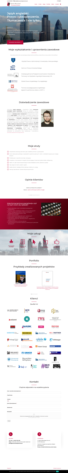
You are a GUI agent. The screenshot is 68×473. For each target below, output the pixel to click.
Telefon (8, 399)
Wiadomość (9, 407)
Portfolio (48, 4)
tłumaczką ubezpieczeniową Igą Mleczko (15, 132)
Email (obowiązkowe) (12, 403)
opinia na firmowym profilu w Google (36, 189)
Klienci (52, 4)
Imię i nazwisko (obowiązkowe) (14, 391)
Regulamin (9, 468)
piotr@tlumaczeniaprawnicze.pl (15, 443)
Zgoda (57, 471)
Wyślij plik (9, 411)
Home (36, 4)
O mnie (39, 4)
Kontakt (57, 4)
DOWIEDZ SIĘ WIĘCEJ (14, 42)
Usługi (44, 4)
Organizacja (9, 395)
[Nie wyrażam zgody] (66, 471)
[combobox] (8, 401)
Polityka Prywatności (57, 468)
